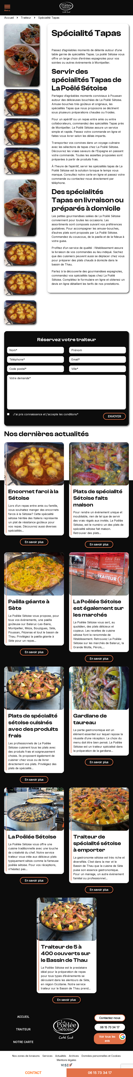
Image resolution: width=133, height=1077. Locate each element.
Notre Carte (23, 1042)
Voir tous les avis (107, 1038)
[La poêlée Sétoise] (66, 7)
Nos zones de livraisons (26, 1055)
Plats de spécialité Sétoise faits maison (97, 498)
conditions (70, 414)
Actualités (60, 1055)
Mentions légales (66, 1060)
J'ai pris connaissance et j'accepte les (45, 414)
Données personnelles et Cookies (101, 1055)
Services (47, 1055)
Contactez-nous (109, 1018)
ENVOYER (114, 416)
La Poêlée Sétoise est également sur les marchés (98, 608)
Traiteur (23, 1029)
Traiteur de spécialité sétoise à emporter (97, 843)
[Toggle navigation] (7, 6)
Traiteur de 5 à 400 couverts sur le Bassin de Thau (65, 953)
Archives (74, 1055)
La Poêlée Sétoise (32, 837)
